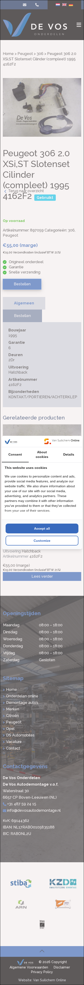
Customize (42, 540)
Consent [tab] (15, 454)
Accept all (42, 528)
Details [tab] (68, 454)
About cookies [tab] (42, 454)
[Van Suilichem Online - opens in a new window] (61, 441)
